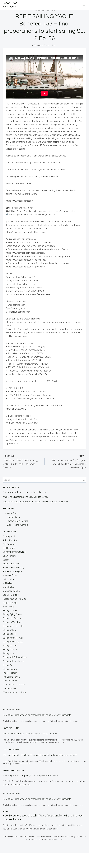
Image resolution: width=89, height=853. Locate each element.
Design (6, 559)
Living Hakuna (9, 579)
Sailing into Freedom (12, 618)
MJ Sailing (8, 583)
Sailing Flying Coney (12, 614)
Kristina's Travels (11, 575)
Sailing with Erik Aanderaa (15, 657)
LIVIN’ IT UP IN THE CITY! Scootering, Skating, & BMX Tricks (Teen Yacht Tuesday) (20, 462)
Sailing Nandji (9, 634)
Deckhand (37, 45)
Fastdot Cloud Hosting (17, 521)
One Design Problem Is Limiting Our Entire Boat (25, 492)
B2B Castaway (9, 544)
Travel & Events (10, 680)
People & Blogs (10, 602)
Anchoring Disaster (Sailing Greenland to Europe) (26, 497)
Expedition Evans (11, 563)
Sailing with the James (13, 661)
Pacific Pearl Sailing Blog (14, 598)
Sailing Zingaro (10, 669)
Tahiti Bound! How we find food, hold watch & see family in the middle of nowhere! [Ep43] (69, 462)
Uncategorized (9, 688)
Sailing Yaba (8, 665)
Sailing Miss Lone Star (13, 626)
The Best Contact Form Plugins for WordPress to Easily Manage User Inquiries (40, 755)
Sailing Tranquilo (10, 649)
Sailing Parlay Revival (13, 637)
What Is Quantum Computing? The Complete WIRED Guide (30, 775)
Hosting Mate (11, 728)
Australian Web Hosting (13, 770)
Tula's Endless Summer (14, 684)
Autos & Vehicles (11, 540)
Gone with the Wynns (13, 571)
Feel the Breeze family (45, 11)
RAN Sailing (8, 606)
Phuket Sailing (11, 709)
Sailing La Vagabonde (13, 622)
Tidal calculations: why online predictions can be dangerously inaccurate (37, 715)
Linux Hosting (11, 749)
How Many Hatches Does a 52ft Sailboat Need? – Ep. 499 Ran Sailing (35, 501)
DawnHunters (9, 556)
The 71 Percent (10, 673)
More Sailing (9, 587)
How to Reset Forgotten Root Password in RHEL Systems (30, 733)
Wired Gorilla (13, 513)
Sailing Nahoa (9, 630)
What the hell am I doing (14, 692)
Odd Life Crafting (11, 595)
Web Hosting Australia (17, 525)
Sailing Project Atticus (13, 641)
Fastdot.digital (13, 517)
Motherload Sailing (12, 591)
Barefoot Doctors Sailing (14, 552)
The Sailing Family (11, 676)
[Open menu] (83, 5)
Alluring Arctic (9, 536)
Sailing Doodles (10, 610)
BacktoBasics (9, 548)
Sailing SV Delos (10, 645)
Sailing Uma (8, 653)
